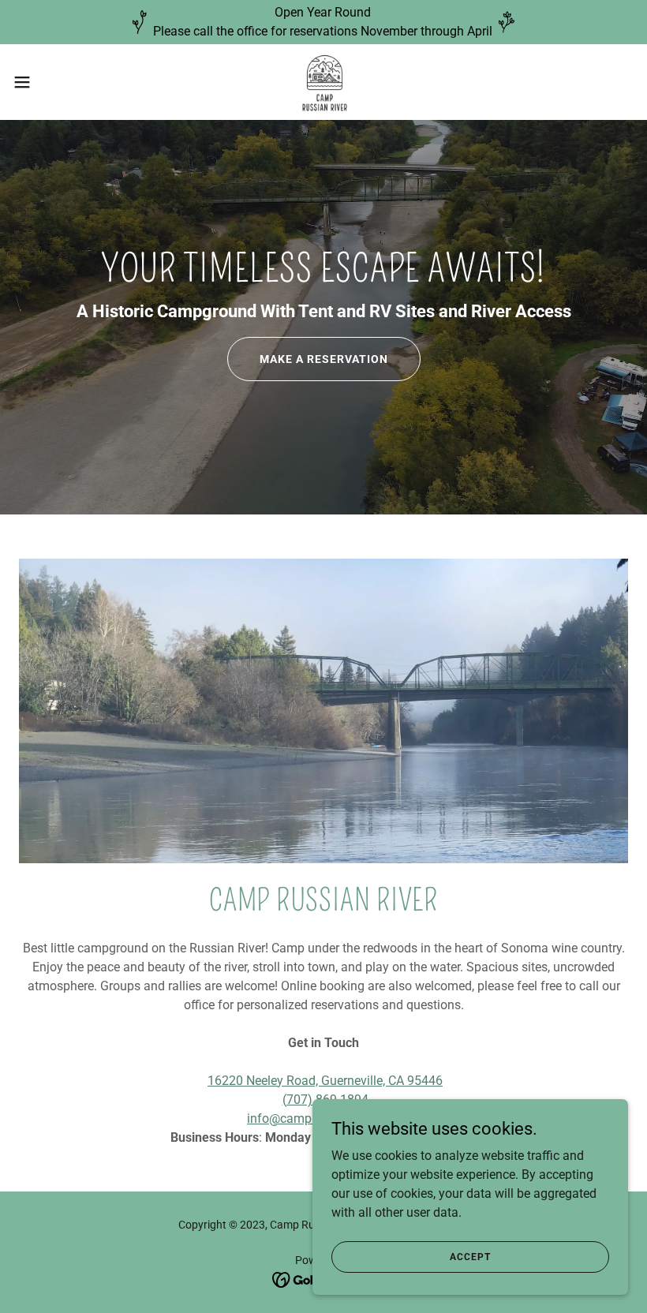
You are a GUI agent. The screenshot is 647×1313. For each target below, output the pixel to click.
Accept (470, 1256)
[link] (324, 82)
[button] (54, 82)
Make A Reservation (324, 359)
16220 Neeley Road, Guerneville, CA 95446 (325, 1080)
